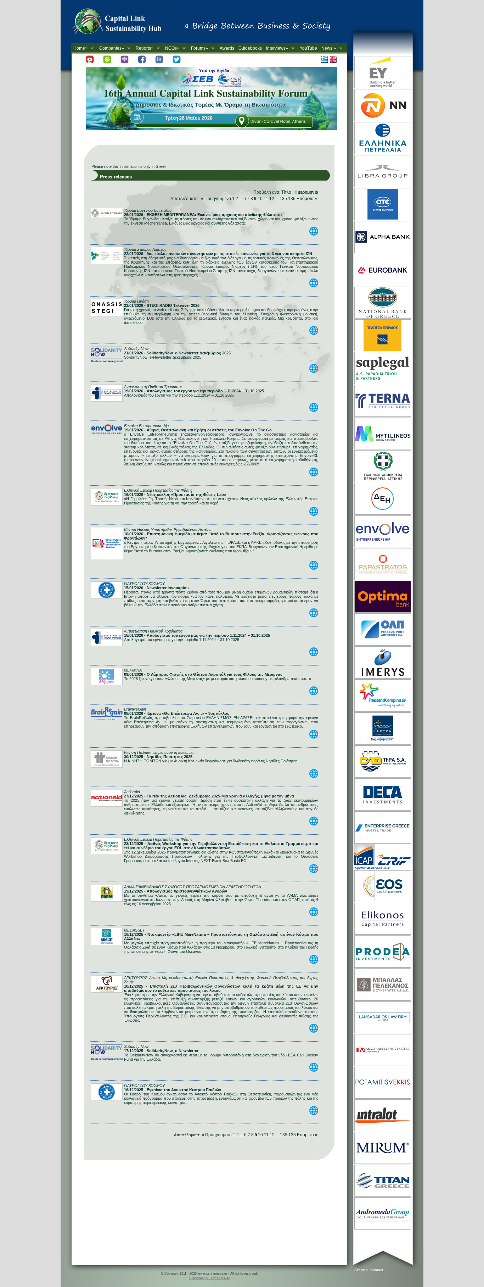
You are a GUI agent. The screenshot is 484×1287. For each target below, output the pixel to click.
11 (266, 198)
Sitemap (361, 1270)
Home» (79, 48)
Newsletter (83, 63)
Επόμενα (305, 198)
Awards (227, 48)
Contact (376, 1270)
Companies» (110, 48)
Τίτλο (286, 192)
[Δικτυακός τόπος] (211, 129)
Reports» (143, 48)
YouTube (308, 48)
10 (260, 198)
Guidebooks (250, 48)
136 (292, 198)
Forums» (198, 48)
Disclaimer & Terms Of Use (209, 1278)
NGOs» (171, 48)
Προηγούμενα (218, 198)
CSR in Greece (124, 23)
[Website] (382, 87)
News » (327, 48)
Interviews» (276, 48)
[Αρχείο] (313, 234)
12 (271, 198)
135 (283, 198)
